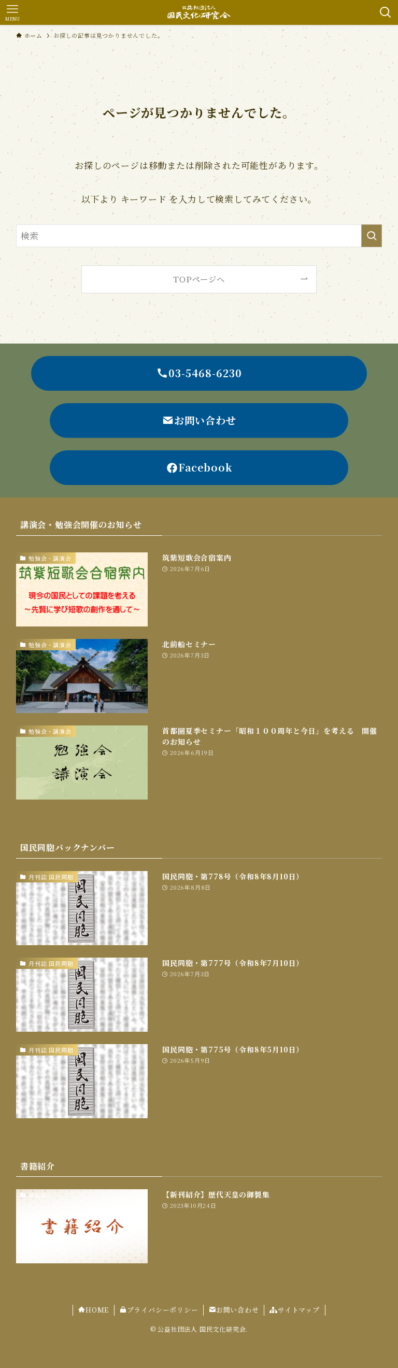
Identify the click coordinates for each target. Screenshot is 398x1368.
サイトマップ (299, 1310)
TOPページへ (199, 278)
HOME (97, 1310)
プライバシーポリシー (162, 1310)
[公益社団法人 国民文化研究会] (198, 12)
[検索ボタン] (385, 12)
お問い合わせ (237, 1310)
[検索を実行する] (371, 235)
